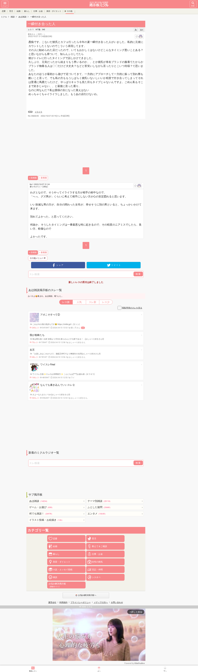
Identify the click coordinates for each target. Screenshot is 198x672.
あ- (136, 29)
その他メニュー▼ (38, 258)
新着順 (44, 178)
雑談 (55, 577)
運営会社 (52, 602)
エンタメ (97, 513)
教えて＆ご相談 (99, 546)
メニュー (4, 6)
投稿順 (34, 178)
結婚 (18, 11)
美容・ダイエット (53, 11)
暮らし (27, 11)
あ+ (141, 29)
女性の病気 (97, 562)
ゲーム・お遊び (41, 507)
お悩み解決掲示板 (57, 585)
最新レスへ (33, 671)
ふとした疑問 (100, 507)
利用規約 (63, 602)
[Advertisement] (167, 66)
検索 (193, 6)
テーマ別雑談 (100, 501)
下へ (165, 671)
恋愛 (4, 11)
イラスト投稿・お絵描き (46, 519)
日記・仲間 (97, 569)
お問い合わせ (117, 602)
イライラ (38, 112)
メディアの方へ (101, 602)
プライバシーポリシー (81, 602)
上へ (99, 671)
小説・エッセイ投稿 (62, 569)
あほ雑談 (38, 501)
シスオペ (96, 577)
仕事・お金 (38, 11)
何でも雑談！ (41, 513)
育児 (11, 11)
